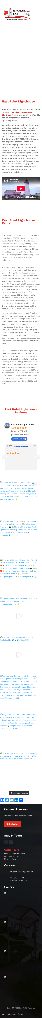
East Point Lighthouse (22, 424)
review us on (18, 438)
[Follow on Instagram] (38, 3)
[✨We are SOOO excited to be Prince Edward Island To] (19, 577)
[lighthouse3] (21, 951)
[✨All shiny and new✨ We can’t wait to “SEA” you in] (19, 616)
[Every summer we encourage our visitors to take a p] (19, 770)
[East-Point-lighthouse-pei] (21, 977)
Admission (12, 824)
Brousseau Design (16, 1014)
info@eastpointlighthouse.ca (22, 871)
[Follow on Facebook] (34, 3)
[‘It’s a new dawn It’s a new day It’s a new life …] (19, 539)
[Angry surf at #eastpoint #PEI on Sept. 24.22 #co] (19, 654)
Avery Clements (21, 446)
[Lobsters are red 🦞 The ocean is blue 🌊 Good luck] (19, 500)
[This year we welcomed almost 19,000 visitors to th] (19, 693)
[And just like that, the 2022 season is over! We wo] (19, 732)
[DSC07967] (21, 922)
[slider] (21, 893)
